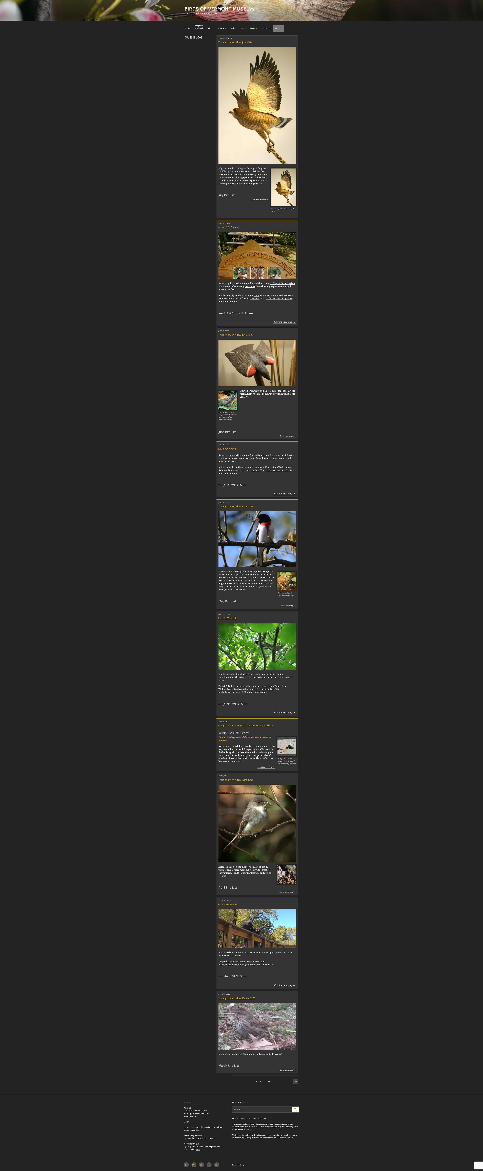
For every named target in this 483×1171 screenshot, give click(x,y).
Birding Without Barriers (282, 283)
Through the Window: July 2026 (235, 42)
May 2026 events (227, 904)
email (198, 1149)
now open (269, 952)
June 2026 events (227, 618)
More (277, 28)
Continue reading (260, 199)
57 (269, 1081)
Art (243, 28)
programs (250, 286)
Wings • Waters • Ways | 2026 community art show (245, 725)
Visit (210, 28)
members (254, 298)
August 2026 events (229, 227)
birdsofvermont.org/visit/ (279, 298)
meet (239, 1135)
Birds (233, 28)
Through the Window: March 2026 (236, 998)
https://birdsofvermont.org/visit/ (235, 964)
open (256, 295)
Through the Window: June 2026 (235, 334)
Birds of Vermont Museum (219, 9)
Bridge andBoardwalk (199, 26)
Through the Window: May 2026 (235, 506)
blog (278, 1135)
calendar (194, 1130)
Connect (265, 28)
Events (221, 28)
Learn (252, 28)
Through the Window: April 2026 (235, 779)
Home (187, 28)
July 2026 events (227, 448)
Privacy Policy (237, 1165)
